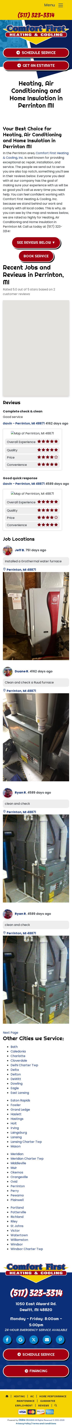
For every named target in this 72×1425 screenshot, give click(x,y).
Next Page (10, 1032)
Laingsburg (19, 1132)
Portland (17, 1207)
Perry (15, 1191)
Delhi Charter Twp (24, 1065)
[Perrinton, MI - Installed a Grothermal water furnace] (36, 616)
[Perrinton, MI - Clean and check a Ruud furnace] (36, 737)
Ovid (14, 1181)
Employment (24, 1405)
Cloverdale (19, 1060)
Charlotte (18, 1056)
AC (32, 1396)
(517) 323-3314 (36, 15)
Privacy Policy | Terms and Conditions (36, 1423)
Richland (17, 1217)
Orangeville (19, 1177)
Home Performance (52, 1396)
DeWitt (16, 1079)
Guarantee (47, 1400)
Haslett (16, 1114)
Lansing (16, 1137)
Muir (14, 1168)
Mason (16, 1146)
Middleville (18, 1163)
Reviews (43, 1405)
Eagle (15, 1088)
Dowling (16, 1083)
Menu (51, 5)
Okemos (17, 1172)
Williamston (19, 1240)
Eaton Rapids (20, 1100)
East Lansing (20, 1093)
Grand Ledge (20, 1109)
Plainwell (17, 1200)
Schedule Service (39, 52)
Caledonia (18, 1051)
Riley (14, 1221)
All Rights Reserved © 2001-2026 (50, 1420)
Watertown (19, 1235)
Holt (14, 1123)
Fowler (16, 1105)
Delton (16, 1074)
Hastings (17, 1119)
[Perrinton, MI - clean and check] (36, 859)
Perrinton (18, 1186)
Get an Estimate (39, 65)
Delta (15, 1070)
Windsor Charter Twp (27, 1249)
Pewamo (17, 1195)
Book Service (36, 256)
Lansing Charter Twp (26, 1142)
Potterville (18, 1212)
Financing (38, 1371)
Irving (15, 1128)
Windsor (17, 1244)
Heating (19, 1396)
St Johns (17, 1226)
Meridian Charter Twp (27, 1158)
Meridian (17, 1154)
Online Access (27, 1420)
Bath (14, 1047)
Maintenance (26, 1400)
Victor (15, 1230)
